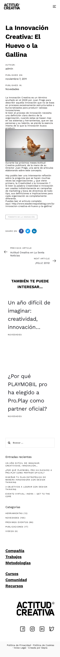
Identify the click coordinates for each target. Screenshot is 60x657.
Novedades (12, 89)
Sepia (44, 647)
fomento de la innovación (21, 217)
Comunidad (16, 580)
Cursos (11, 573)
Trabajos (13, 557)
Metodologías (18, 563)
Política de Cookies (43, 645)
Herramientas (14, 513)
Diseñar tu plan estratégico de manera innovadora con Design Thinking (25, 479)
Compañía (14, 550)
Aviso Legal (20, 647)
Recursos (14, 586)
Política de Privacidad (19, 645)
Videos (9, 531)
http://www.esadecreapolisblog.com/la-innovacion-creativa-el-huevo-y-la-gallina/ (30, 204)
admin (9, 68)
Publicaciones (14, 527)
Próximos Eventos (16, 522)
